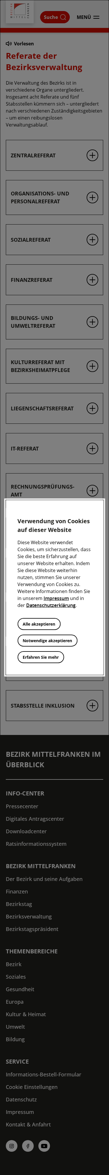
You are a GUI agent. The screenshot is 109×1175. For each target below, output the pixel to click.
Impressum (56, 598)
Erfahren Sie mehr (41, 657)
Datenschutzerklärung (51, 605)
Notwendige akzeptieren (47, 640)
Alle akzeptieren (39, 624)
